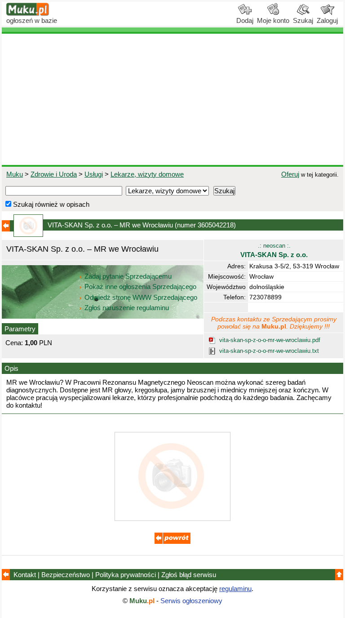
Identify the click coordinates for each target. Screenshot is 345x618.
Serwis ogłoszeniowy (191, 601)
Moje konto (273, 20)
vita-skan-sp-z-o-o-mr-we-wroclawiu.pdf (269, 340)
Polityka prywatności (125, 574)
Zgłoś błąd (188, 574)
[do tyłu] (172, 541)
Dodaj (244, 20)
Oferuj (290, 174)
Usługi (93, 174)
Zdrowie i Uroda (54, 174)
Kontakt (24, 574)
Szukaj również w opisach (50, 204)
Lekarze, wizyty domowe (147, 174)
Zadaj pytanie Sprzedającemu (128, 276)
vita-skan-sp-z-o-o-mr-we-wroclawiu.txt (269, 350)
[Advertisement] (172, 99)
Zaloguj (327, 20)
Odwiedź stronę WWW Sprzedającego (141, 297)
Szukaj (303, 20)
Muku (14, 174)
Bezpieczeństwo (65, 574)
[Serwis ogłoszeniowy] (27, 14)
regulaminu (235, 588)
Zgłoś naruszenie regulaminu (126, 307)
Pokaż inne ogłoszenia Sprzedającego (140, 286)
